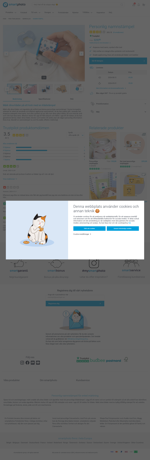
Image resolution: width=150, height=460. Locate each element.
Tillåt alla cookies (89, 228)
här (129, 223)
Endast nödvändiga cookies (122, 228)
